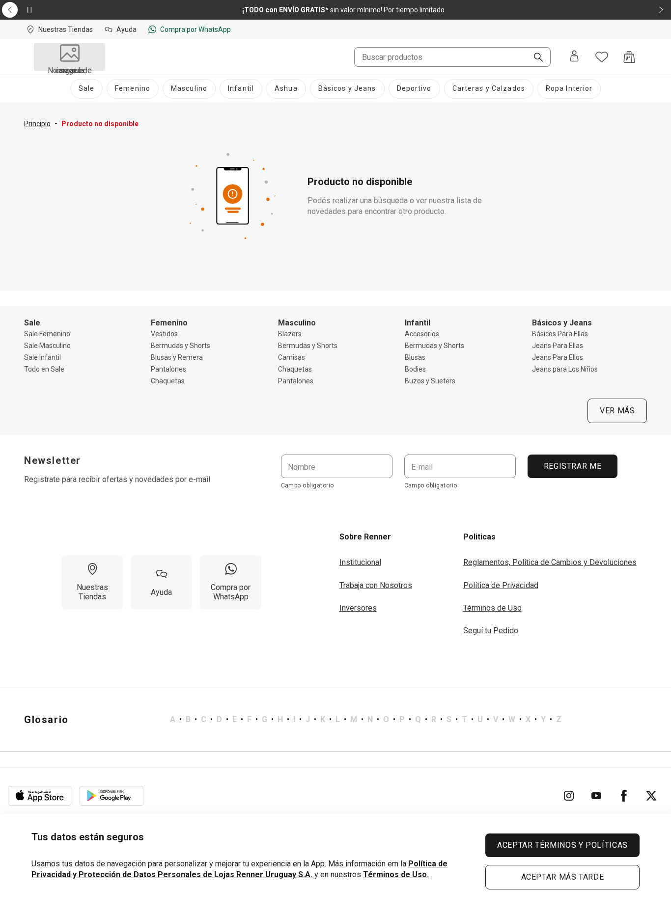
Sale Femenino (47, 334)
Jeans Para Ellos (557, 357)
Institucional (360, 562)
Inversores (358, 608)
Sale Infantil (42, 357)
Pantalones (168, 369)
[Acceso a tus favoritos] (602, 57)
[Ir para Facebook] (624, 795)
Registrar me (572, 466)
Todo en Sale (44, 369)
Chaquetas (168, 381)
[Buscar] (534, 58)
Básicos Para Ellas (560, 334)
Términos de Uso (492, 608)
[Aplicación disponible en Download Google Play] (111, 796)
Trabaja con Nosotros (375, 585)
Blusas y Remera (177, 357)
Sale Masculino (47, 345)
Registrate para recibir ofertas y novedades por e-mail (117, 479)
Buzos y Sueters (430, 381)
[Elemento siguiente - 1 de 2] (661, 10)
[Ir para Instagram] (569, 795)
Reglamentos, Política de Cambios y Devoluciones (550, 562)
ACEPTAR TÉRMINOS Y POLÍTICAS (562, 845)
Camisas (291, 357)
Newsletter (52, 460)
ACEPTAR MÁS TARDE (562, 877)
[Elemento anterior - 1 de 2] (10, 10)
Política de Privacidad (500, 585)
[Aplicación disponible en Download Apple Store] (40, 796)
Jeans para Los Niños (565, 369)
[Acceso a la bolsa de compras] (629, 57)
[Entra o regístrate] (574, 57)
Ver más (617, 410)
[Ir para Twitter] (651, 795)
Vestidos (164, 334)
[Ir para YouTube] (596, 795)
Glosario (46, 719)
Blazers (290, 334)
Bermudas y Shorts (180, 345)
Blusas (415, 357)
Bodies (415, 369)
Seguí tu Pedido (490, 630)
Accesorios (422, 334)
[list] (365, 719)
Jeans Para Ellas (557, 345)
